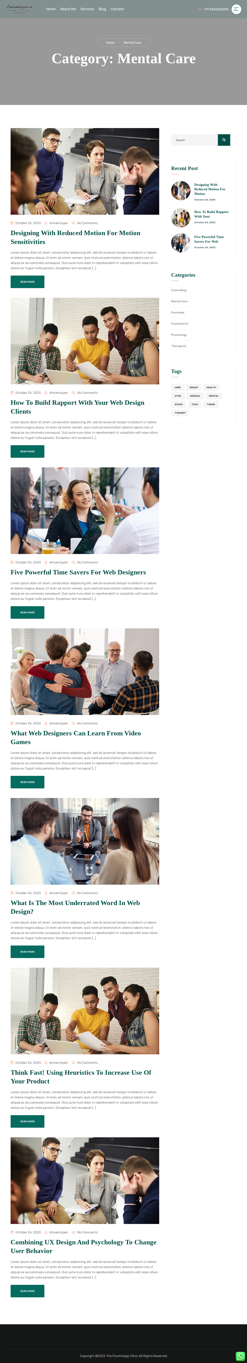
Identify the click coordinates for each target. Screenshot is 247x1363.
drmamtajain (58, 223)
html (178, 396)
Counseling (178, 290)
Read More (27, 281)
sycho (179, 404)
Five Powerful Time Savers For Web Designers (78, 572)
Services (87, 9)
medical (195, 396)
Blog (102, 9)
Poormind (177, 312)
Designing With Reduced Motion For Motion (209, 189)
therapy (180, 413)
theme (211, 404)
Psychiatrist (179, 324)
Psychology (179, 335)
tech (194, 404)
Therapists (178, 346)
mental (214, 396)
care (178, 387)
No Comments (87, 223)
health (211, 387)
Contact (117, 9)
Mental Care (179, 301)
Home (51, 9)
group (193, 387)
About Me (68, 9)
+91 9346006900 (216, 9)
